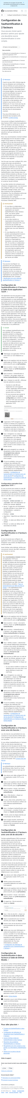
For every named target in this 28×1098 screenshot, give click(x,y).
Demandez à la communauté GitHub (11, 1077)
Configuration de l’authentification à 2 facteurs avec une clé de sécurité (14, 474)
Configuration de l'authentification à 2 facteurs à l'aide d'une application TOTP (14, 288)
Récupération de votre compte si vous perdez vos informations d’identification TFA (15, 1047)
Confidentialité (20, 1090)
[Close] (24, 2)
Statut (2, 1092)
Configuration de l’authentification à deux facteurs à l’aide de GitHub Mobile (12, 956)
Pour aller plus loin (9, 1024)
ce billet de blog (13, 117)
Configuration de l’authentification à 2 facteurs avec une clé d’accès (14, 728)
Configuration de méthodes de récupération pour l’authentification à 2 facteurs (14, 946)
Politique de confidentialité (6, 1070)
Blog (20, 1092)
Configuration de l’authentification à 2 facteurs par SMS (14, 533)
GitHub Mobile (13, 996)
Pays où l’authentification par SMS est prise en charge (13, 585)
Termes (14, 1090)
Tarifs (6, 1092)
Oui (5, 1068)
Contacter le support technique (10, 1080)
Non (11, 1068)
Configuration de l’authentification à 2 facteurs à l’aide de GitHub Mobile (15, 477)
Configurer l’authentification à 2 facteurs (17, 15)
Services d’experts (13, 1092)
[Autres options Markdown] (19, 47)
